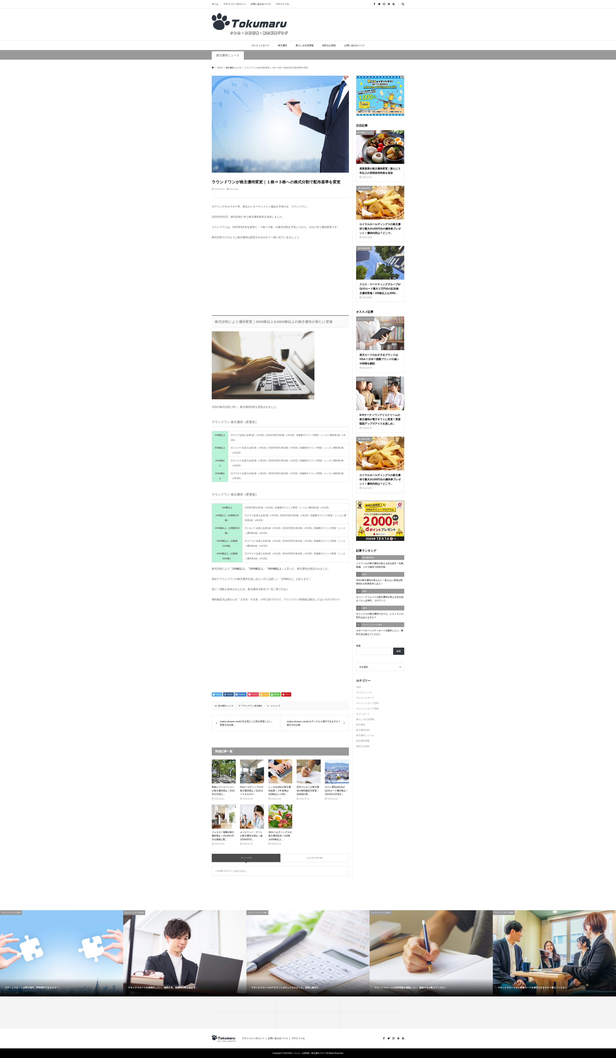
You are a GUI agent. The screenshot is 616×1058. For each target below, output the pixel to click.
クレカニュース (364, 692)
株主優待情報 (363, 740)
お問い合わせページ (261, 4)
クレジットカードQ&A (367, 703)
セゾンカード (363, 714)
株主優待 (282, 45)
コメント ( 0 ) (246, 858)
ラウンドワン (247, 706)
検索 (358, 645)
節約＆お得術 (329, 45)
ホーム (215, 4)
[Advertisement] (280, 277)
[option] (61, 953)
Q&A (358, 687)
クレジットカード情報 (367, 708)
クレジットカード (260, 45)
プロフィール (282, 4)
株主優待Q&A (363, 730)
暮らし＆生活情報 (305, 45)
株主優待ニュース (227, 55)
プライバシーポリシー (234, 4)
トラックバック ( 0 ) (315, 858)
